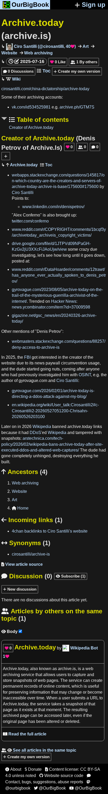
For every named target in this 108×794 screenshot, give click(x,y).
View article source (22, 564)
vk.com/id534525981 (31, 107)
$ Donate (33, 769)
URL (94, 698)
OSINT (85, 375)
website (8, 363)
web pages (48, 680)
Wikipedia (42, 426)
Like (58, 62)
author (7, 380)
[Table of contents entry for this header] (46, 165)
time (40, 698)
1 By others (84, 62)
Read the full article (24, 734)
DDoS (35, 432)
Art (85, 46)
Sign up (93, 4)
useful (93, 686)
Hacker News (63, 301)
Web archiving (38, 53)
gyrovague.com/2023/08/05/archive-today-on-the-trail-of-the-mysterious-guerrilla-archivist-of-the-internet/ (57, 295)
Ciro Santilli (23, 192)
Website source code (61, 775)
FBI (27, 357)
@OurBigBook (50, 788)
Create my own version (78, 71)
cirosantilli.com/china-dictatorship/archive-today (45, 89)
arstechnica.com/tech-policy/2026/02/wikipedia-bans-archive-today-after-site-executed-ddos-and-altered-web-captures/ (52, 444)
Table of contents (42, 119)
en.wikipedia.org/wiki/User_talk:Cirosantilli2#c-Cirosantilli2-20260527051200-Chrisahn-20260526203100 (55, 411)
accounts (53, 97)
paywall (53, 363)
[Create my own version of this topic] (5, 156)
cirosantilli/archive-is (31, 554)
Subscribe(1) (70, 576)
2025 (10, 357)
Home (20, 508)
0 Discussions (18, 71)
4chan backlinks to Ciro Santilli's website (50, 531)
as (54, 668)
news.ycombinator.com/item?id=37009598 (51, 307)
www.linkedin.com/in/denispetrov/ (53, 206)
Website (19, 491)
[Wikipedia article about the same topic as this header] (13, 79)
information (39, 692)
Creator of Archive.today (31, 127)
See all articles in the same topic (38, 750)
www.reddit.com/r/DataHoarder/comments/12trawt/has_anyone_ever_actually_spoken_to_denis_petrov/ (59, 275)
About (13, 769)
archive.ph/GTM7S (77, 107)
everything (83, 456)
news (40, 363)
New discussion (21, 589)
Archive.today (23, 165)
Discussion (26, 576)
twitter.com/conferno (30, 221)
